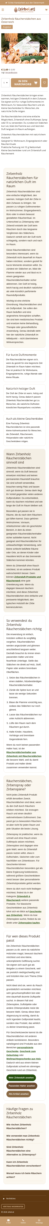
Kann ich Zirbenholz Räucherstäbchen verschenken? (23, 1164)
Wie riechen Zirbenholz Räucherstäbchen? (18, 1126)
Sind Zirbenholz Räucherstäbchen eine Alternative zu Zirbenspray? (21, 1151)
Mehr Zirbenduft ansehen (21, 1077)
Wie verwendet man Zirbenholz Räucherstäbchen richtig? (23, 1138)
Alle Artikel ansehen (19, 1094)
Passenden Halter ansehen (22, 1086)
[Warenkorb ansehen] (46, 9)
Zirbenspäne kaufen (29, 923)
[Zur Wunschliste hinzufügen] (44, 82)
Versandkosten (11, 72)
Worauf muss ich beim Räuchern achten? (24, 1175)
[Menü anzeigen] (3, 9)
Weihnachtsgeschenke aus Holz (23, 1059)
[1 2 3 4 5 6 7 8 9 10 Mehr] (5, 82)
